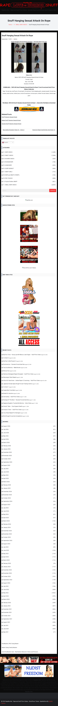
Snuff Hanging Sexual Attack (9, 117)
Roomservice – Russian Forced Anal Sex (14, 364)
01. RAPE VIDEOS (7, 152)
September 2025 (7, 462)
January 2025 (7, 488)
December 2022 (7, 570)
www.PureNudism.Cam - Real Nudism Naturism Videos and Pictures (20, 652)
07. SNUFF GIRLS (7, 171)
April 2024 (6, 517)
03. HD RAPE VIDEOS (8, 158)
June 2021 (6, 628)
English (6, 142)
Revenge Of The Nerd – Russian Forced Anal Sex (16, 400)
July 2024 (5, 508)
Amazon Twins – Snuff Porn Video (12, 409)
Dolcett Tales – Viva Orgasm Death (12, 406)
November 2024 (7, 494)
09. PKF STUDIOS (7, 178)
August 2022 (6, 583)
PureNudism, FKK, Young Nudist (10, 643)
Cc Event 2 (6, 358)
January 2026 (7, 449)
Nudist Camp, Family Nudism (9, 647)
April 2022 (6, 596)
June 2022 (6, 589)
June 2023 (6, 550)
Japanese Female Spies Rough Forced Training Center (17, 383)
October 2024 (7, 498)
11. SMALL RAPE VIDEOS (9, 184)
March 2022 (6, 599)
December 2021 (7, 609)
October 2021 (7, 615)
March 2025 (6, 481)
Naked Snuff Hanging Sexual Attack (11, 120)
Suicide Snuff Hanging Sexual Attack (11, 123)
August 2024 (6, 504)
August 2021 (6, 622)
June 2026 (6, 432)
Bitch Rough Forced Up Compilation (12, 416)
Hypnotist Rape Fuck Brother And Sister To (43, 130)
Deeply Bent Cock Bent (9, 390)
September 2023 (7, 540)
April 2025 (6, 478)
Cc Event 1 (6, 387)
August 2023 (6, 543)
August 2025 (6, 465)
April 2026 (6, 439)
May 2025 (5, 475)
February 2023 (7, 563)
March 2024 (6, 521)
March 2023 (6, 560)
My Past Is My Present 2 (9, 361)
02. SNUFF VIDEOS (8, 155)
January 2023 (7, 566)
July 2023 (5, 547)
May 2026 (5, 436)
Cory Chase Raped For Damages (11, 412)
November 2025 (7, 455)
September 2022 (7, 579)
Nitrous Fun (6, 371)
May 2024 (5, 514)
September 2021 (7, 619)
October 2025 (7, 459)
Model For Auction (8, 393)
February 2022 (7, 602)
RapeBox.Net (37, 680)
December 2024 (7, 491)
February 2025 (7, 485)
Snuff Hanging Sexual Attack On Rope (17, 35)
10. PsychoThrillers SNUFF (10, 181)
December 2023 (7, 530)
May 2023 (5, 553)
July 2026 (5, 429)
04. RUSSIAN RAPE (8, 162)
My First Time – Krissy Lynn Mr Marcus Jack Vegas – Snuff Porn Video (22, 354)
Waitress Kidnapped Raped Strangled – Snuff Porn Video (18, 374)
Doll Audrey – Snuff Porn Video (11, 396)
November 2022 (7, 573)
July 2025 (5, 468)
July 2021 (5, 625)
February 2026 (7, 445)
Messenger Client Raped (9, 377)
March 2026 (6, 442)
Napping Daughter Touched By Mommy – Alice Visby (17, 403)
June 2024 (6, 511)
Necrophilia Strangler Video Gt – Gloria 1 (14, 130)
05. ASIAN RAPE (7, 165)
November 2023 (7, 534)
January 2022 (7, 606)
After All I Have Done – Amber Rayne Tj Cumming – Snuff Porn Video (21, 380)
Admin (15, 39)
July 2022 (5, 586)
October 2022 (7, 576)
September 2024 (7, 501)
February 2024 (7, 524)
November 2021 (7, 612)
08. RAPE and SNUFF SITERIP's (11, 175)
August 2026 (6, 426)
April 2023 (6, 557)
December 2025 (7, 452)
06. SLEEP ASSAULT (8, 168)
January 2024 (7, 527)
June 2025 (6, 472)
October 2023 (7, 537)
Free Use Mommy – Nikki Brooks (11, 367)
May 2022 (5, 592)
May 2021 (5, 632)
